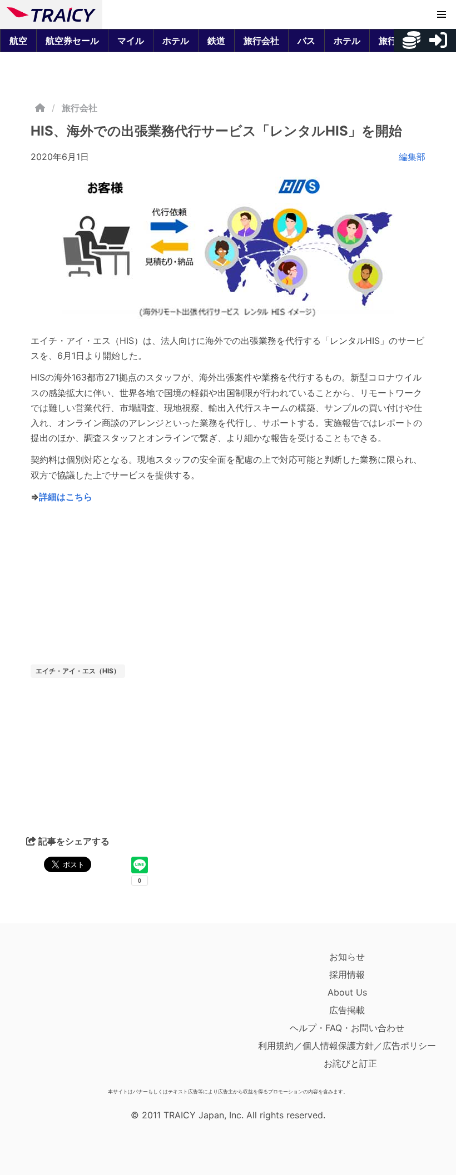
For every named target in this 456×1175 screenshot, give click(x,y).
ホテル (175, 40)
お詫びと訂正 (350, 1063)
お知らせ (347, 956)
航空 (18, 40)
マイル (130, 40)
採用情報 (347, 974)
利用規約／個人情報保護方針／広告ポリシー (347, 1045)
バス (306, 40)
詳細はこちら (65, 496)
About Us (347, 992)
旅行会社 (261, 40)
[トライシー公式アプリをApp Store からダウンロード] (71, 1015)
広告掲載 (347, 1010)
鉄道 (216, 40)
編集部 (412, 156)
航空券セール (72, 40)
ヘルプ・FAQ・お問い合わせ (347, 1027)
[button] (441, 14)
